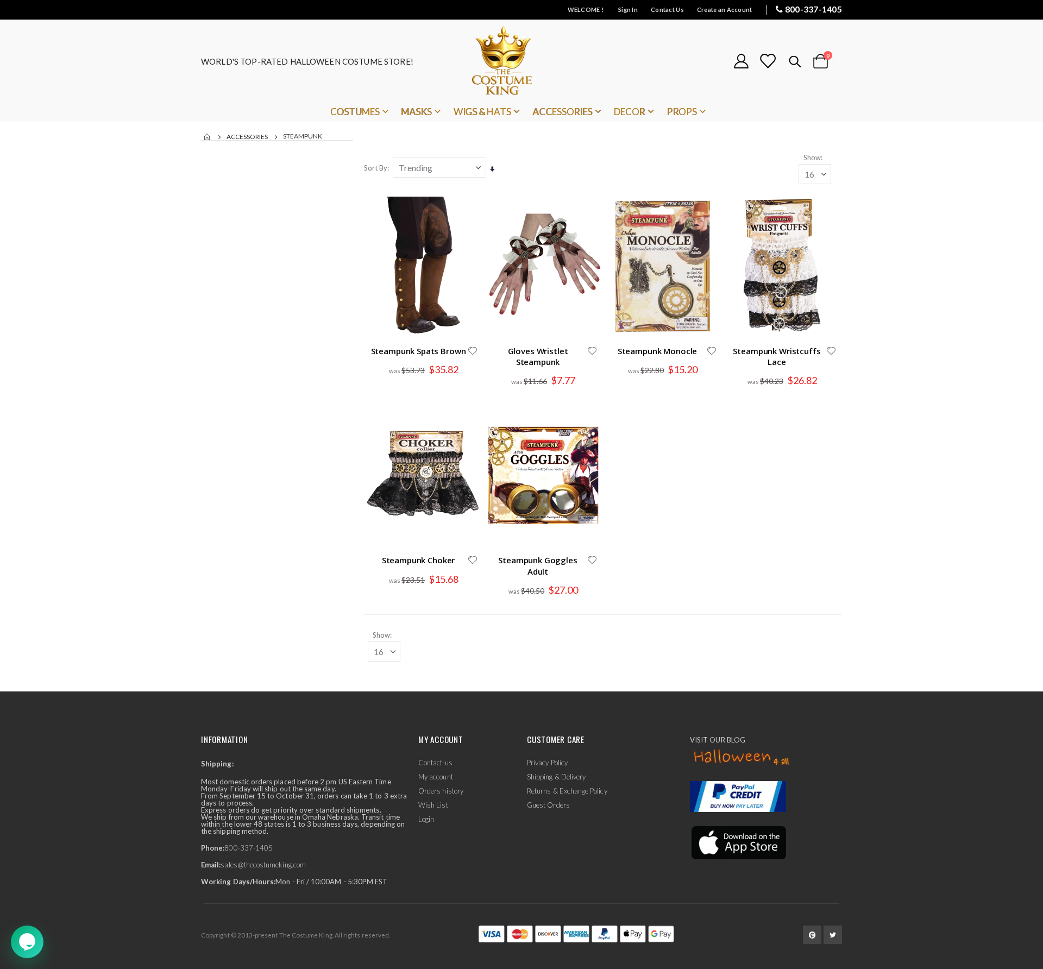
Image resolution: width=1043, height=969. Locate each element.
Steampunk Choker (418, 560)
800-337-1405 (813, 9)
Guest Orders (548, 805)
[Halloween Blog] (742, 757)
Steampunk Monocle (657, 350)
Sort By (375, 167)
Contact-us (435, 762)
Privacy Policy (547, 762)
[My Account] (741, 61)
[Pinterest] (812, 935)
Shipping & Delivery (556, 776)
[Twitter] (833, 935)
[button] (472, 351)
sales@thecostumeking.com (263, 864)
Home (207, 137)
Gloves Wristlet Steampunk (538, 356)
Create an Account (724, 9)
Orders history (440, 790)
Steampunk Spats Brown (418, 350)
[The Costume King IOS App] (738, 842)
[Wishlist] (767, 61)
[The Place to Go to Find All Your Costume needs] (521, 61)
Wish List (433, 805)
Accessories (247, 137)
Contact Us (667, 9)
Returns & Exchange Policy (567, 790)
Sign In (628, 9)
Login (426, 819)
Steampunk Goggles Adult (537, 565)
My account (435, 776)
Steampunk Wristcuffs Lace (776, 356)
